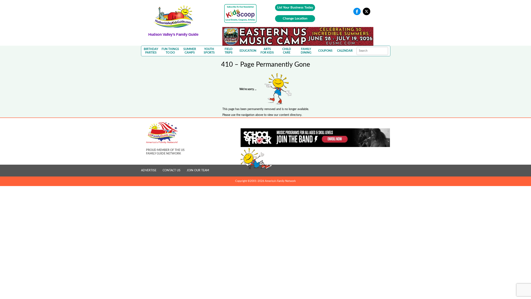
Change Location (295, 18)
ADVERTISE (148, 170)
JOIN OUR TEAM (198, 170)
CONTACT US (171, 170)
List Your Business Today (295, 7)
